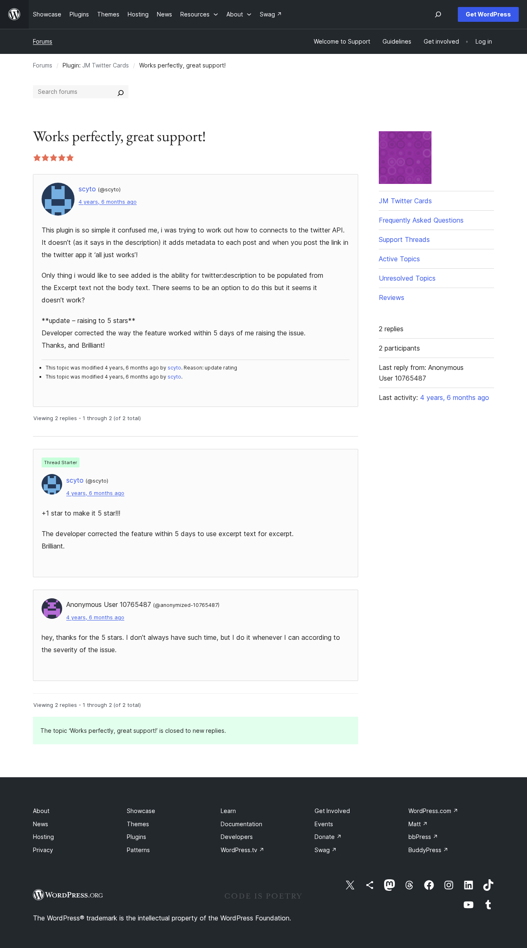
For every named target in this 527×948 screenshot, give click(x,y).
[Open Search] (438, 14)
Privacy (43, 849)
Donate (328, 836)
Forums (42, 41)
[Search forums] (120, 91)
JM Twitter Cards (105, 65)
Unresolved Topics (407, 278)
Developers (237, 836)
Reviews (391, 297)
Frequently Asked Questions (421, 220)
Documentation (241, 823)
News (40, 823)
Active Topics (399, 259)
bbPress (423, 836)
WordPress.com (433, 810)
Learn (228, 810)
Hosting (43, 836)
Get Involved (332, 810)
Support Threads (404, 239)
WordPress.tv (242, 849)
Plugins (136, 836)
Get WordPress (488, 14)
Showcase (141, 810)
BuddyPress (428, 849)
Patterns (138, 849)
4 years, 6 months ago (108, 202)
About (41, 810)
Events (324, 823)
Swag (326, 849)
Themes (138, 823)
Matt (418, 823)
